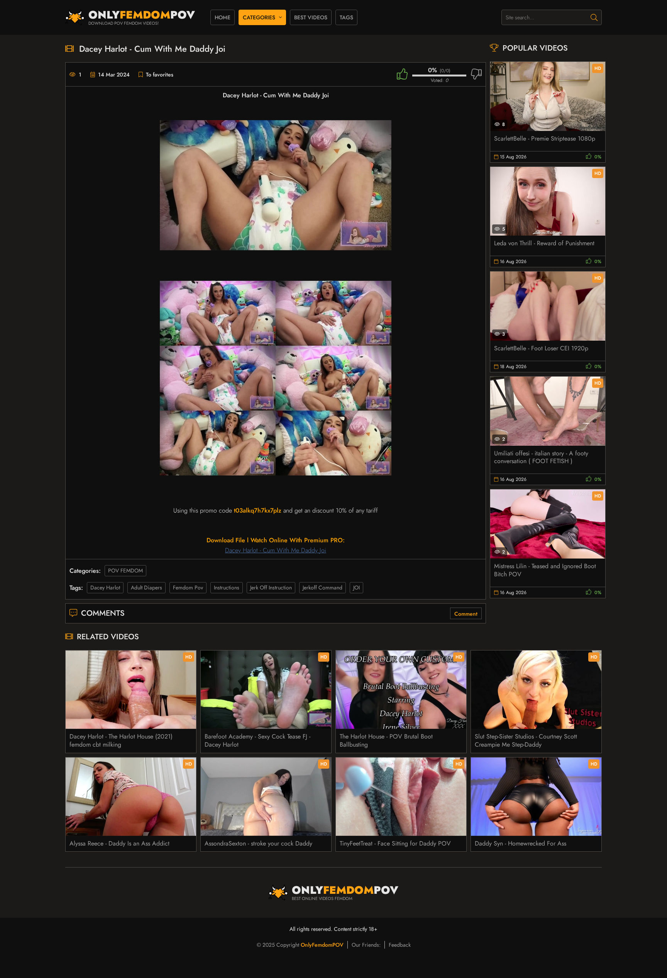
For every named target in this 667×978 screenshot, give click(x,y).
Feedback (400, 945)
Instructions (226, 587)
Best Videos (310, 17)
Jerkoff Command (322, 587)
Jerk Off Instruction (271, 587)
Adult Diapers (146, 587)
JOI (356, 587)
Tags (346, 17)
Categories (259, 17)
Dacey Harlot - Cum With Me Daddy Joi (275, 550)
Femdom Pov (188, 587)
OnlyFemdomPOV (322, 945)
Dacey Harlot (105, 587)
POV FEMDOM (125, 570)
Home (222, 17)
